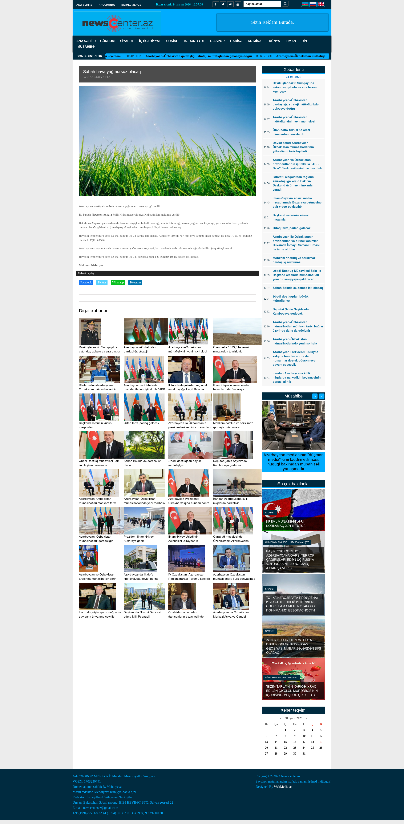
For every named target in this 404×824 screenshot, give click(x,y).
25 (312, 747)
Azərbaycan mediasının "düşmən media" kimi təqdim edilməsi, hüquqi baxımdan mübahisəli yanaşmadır (293, 462)
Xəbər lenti (294, 69)
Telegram (135, 282)
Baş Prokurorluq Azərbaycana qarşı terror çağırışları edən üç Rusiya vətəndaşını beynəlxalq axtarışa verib (290, 559)
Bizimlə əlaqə (131, 4)
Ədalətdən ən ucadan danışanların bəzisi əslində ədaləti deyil (186, 616)
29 (285, 753)
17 (304, 741)
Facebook (86, 282)
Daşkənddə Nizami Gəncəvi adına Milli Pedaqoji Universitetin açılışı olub (142, 616)
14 (276, 741)
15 (285, 741)
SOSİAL (172, 41)
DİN (304, 41)
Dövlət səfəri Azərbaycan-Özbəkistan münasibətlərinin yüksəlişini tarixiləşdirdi (98, 389)
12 (320, 736)
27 (266, 753)
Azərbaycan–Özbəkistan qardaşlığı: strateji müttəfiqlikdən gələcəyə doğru (169, 56)
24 (304, 747)
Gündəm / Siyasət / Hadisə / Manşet (287, 542)
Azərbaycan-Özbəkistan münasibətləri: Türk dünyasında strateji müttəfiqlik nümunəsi (234, 579)
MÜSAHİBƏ (86, 46)
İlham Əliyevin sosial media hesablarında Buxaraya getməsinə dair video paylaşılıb (233, 389)
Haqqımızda (107, 4)
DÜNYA (274, 41)
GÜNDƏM (107, 41)
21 (276, 747)
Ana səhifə (84, 4)
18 (312, 741)
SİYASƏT (127, 41)
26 (320, 747)
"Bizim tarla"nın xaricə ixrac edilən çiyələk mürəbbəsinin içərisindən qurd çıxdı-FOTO (292, 691)
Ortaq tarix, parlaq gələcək (141, 423)
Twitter (102, 282)
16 (294, 741)
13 (266, 741)
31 (304, 753)
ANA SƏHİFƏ (86, 41)
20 (266, 747)
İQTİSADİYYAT (150, 41)
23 (294, 747)
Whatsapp (118, 282)
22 (285, 747)
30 (294, 753)
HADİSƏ (236, 41)
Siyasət (270, 512)
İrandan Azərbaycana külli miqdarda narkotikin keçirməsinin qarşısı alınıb (230, 503)
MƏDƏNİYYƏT (194, 41)
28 (276, 753)
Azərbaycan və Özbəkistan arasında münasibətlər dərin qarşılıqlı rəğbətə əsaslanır (97, 579)
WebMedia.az (283, 786)
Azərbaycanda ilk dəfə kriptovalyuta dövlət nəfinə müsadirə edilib (141, 579)
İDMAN (291, 41)
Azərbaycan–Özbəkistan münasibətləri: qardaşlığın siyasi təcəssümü (96, 541)
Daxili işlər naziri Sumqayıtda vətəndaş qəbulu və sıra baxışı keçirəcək (99, 351)
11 (312, 736)
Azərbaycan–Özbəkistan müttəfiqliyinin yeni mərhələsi (286, 56)
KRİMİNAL (255, 41)
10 (304, 736)
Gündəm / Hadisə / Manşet (281, 677)
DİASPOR (217, 41)
